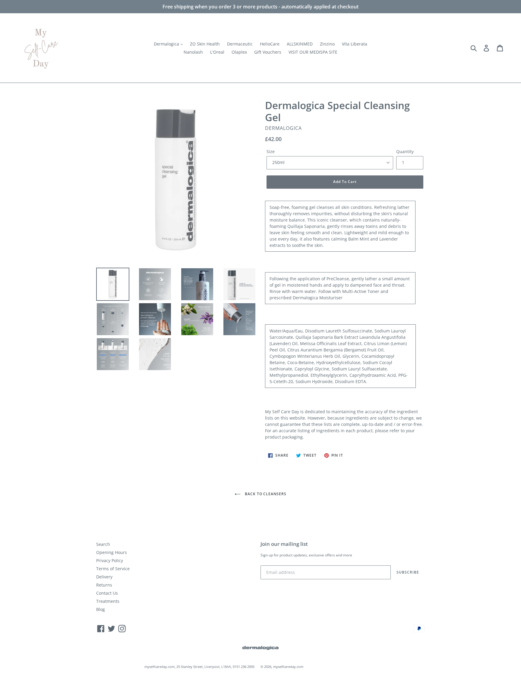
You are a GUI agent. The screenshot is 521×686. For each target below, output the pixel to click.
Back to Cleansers (265, 493)
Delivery (104, 577)
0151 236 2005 (243, 666)
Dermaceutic (240, 44)
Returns (104, 585)
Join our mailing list (284, 544)
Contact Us (107, 593)
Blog (100, 609)
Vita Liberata (354, 44)
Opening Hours (111, 552)
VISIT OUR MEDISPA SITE (313, 52)
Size (271, 151)
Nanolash (193, 52)
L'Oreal (217, 52)
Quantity (405, 151)
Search (103, 544)
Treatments (107, 601)
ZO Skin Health (205, 44)
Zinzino (327, 44)
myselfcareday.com (288, 666)
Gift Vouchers (267, 52)
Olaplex (239, 52)
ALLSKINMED (300, 44)
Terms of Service (113, 568)
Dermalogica (167, 44)
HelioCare (269, 44)
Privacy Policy (109, 560)
